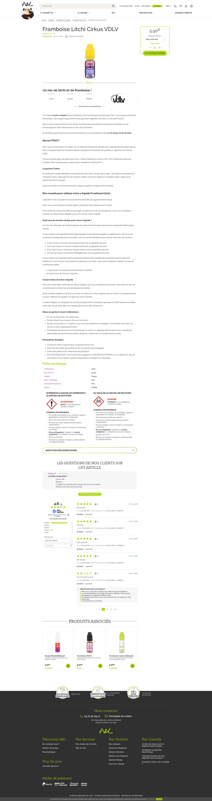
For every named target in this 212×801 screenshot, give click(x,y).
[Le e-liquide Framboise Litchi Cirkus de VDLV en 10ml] (89, 59)
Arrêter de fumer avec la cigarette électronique (153, 745)
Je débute (157, 6)
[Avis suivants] (115, 609)
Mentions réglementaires (61, 450)
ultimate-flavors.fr (51, 766)
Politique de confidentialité (132, 795)
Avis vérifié (134, 504)
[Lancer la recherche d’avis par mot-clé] (71, 546)
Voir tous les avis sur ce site (58, 518)
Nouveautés (145, 13)
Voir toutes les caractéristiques (90, 106)
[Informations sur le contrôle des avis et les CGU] (68, 515)
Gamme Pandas (115, 760)
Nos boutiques (49, 752)
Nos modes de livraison (86, 744)
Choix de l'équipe (116, 764)
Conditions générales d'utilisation (107, 795)
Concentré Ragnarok (118, 748)
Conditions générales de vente (81, 795)
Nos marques (114, 744)
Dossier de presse (50, 748)
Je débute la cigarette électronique (152, 751)
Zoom (91, 83)
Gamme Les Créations (118, 756)
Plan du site (81, 748)
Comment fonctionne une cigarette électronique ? (153, 757)
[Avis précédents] (99, 609)
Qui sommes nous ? (51, 744)
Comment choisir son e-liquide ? (155, 763)
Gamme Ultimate (116, 752)
